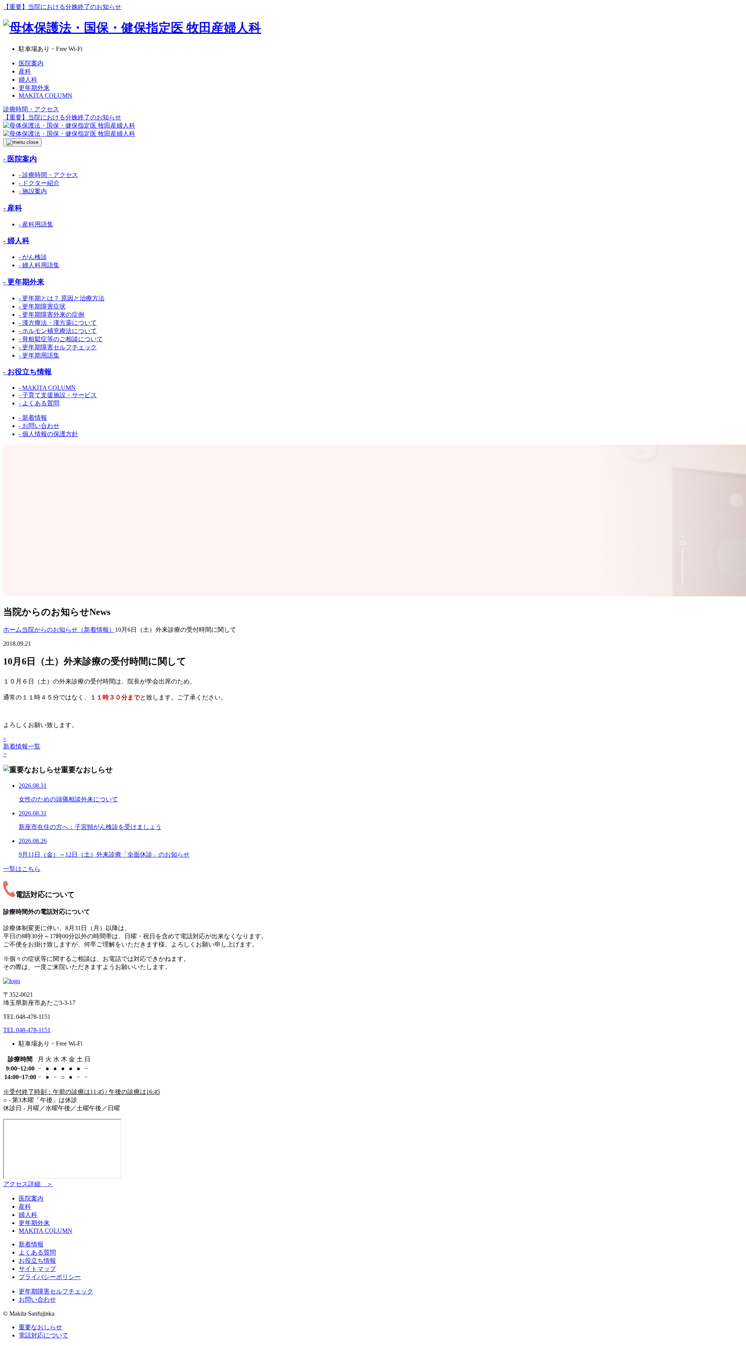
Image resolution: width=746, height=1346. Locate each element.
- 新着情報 (33, 417)
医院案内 (31, 63)
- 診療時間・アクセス (48, 175)
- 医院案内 (20, 159)
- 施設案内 (33, 191)
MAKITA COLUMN (45, 95)
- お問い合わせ (39, 425)
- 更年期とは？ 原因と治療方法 (62, 298)
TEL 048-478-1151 (27, 1030)
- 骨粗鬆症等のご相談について (61, 339)
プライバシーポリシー (50, 1277)
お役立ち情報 (37, 1260)
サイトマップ (37, 1268)
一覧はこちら (21, 869)
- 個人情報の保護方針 (48, 434)
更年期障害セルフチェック (56, 1291)
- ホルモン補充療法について (58, 331)
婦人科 (28, 79)
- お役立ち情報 (27, 372)
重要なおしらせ (40, 1327)
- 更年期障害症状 (42, 306)
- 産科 (12, 208)
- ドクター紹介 (39, 183)
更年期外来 (34, 87)
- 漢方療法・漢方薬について (58, 322)
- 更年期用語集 (39, 355)
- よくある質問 (39, 403)
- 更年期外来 (23, 282)
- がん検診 (33, 257)
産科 (25, 71)
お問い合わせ (37, 1299)
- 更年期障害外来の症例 (51, 314)
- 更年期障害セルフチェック (58, 347)
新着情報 (31, 1244)
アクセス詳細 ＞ (28, 1184)
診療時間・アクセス (31, 109)
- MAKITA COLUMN (47, 387)
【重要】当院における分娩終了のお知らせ (62, 7)
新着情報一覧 (21, 746)
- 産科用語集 (36, 224)
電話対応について (43, 1335)
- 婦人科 (16, 241)
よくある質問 (37, 1252)
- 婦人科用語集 (39, 265)
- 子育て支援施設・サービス (58, 395)
